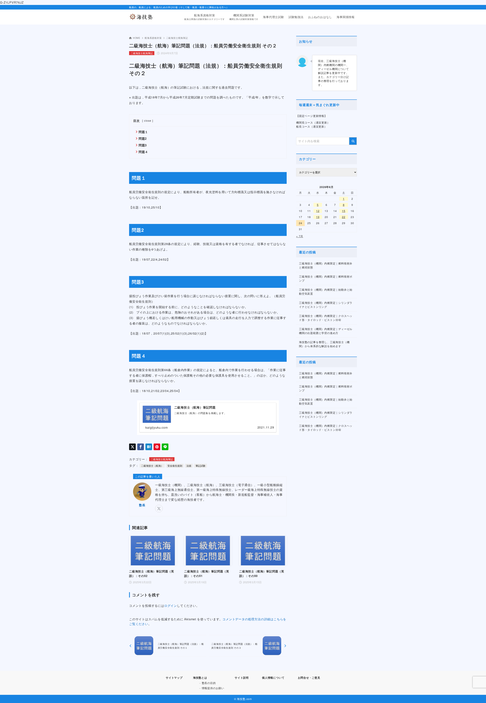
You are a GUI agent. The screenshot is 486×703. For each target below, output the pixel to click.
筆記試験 (200, 465)
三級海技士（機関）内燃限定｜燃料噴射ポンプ (325, 278)
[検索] (353, 141)
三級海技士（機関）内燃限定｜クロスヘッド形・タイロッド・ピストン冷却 (325, 318)
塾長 (142, 505)
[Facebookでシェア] (140, 447)
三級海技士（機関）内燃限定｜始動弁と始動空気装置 (325, 291)
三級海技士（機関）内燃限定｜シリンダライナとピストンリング (325, 305)
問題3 (143, 145)
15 (343, 211)
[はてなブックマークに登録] (148, 447)
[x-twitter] (159, 508)
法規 (188, 465)
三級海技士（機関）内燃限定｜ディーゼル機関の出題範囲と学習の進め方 (325, 331)
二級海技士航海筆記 (177, 37)
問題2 (143, 138)
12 (318, 211)
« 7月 (299, 236)
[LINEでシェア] (165, 447)
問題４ (143, 152)
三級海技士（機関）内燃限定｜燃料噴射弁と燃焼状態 (325, 265)
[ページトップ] (477, 694)
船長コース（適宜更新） (311, 126)
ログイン (170, 605)
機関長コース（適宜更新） (313, 122)
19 (318, 217)
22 (343, 217)
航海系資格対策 (153, 37)
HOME (136, 37)
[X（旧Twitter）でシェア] (132, 447)
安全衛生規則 (174, 465)
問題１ (143, 132)
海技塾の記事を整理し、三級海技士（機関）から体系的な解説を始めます (324, 344)
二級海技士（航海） (152, 465)
